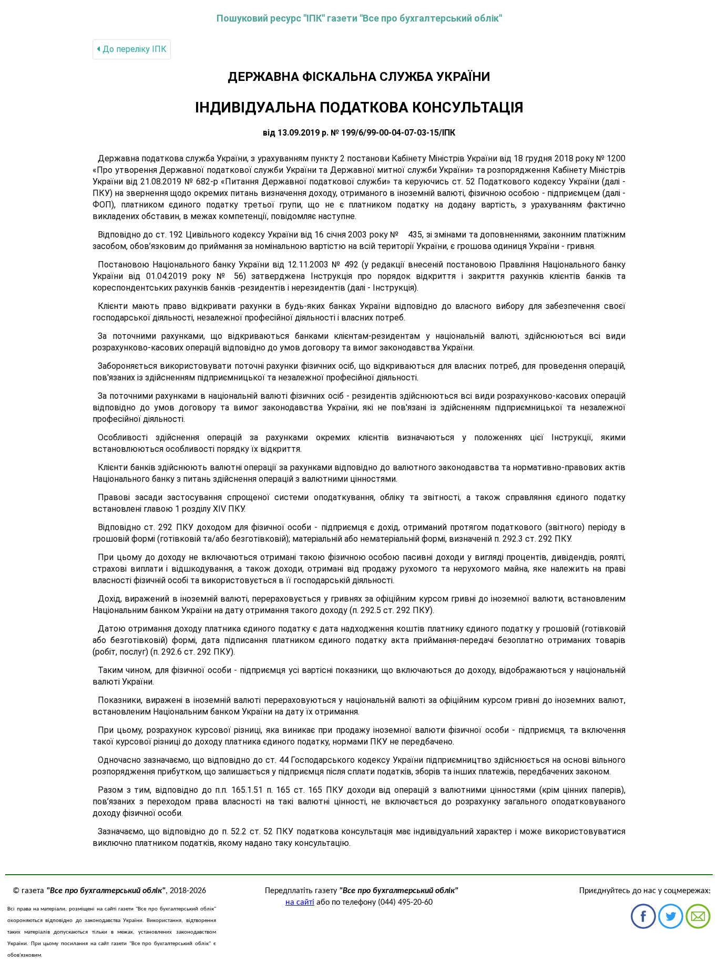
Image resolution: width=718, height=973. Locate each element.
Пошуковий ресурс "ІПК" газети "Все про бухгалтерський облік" (359, 18)
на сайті (299, 902)
